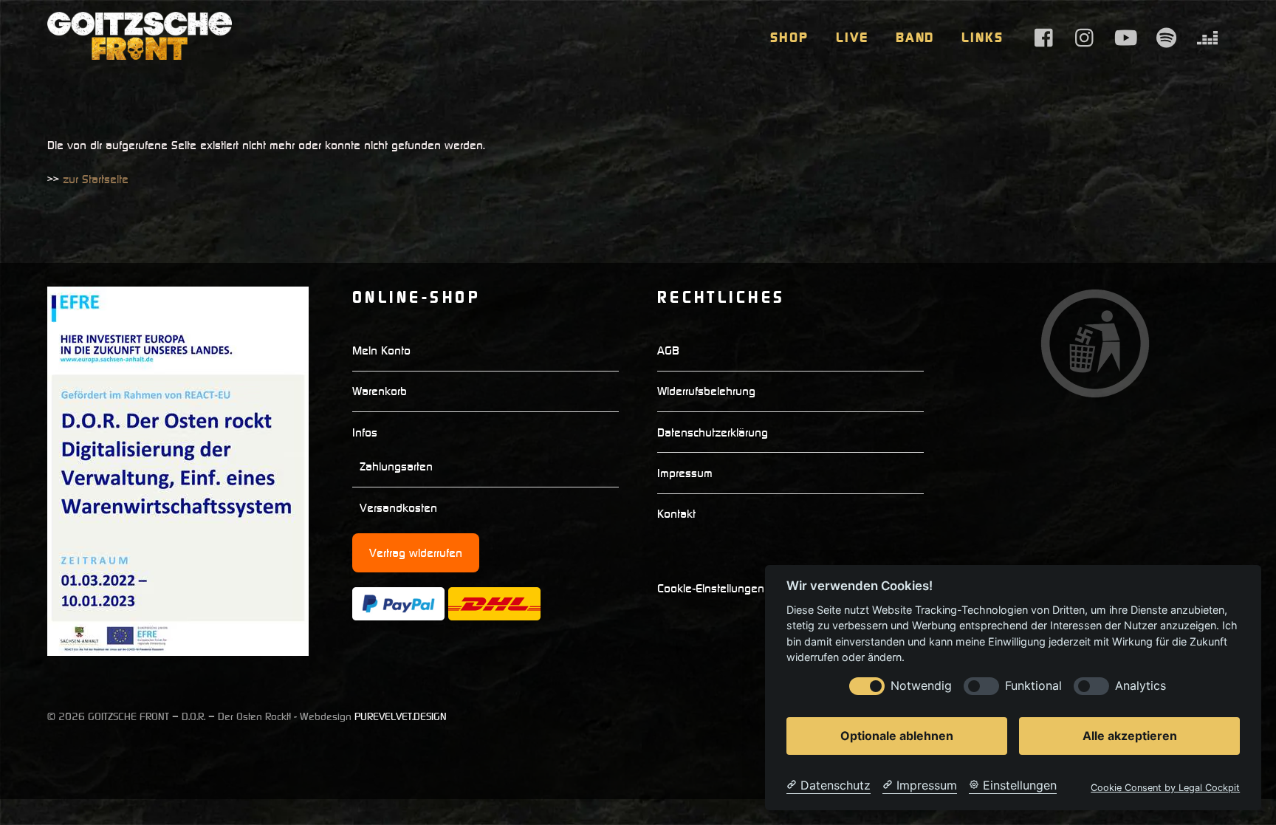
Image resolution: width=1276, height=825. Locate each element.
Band (915, 37)
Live (852, 37)
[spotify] (1166, 37)
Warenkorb (379, 390)
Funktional (1033, 686)
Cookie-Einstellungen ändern (730, 588)
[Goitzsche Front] (139, 52)
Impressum (685, 472)
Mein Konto (381, 350)
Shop (789, 37)
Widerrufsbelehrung (706, 390)
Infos (364, 432)
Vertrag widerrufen (415, 552)
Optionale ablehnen (896, 735)
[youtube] (1126, 37)
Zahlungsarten (396, 466)
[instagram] (1085, 37)
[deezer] (1207, 37)
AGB (668, 350)
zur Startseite (95, 178)
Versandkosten (398, 507)
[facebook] (1045, 37)
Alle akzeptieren (1130, 735)
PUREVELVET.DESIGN (400, 716)
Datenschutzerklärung (712, 432)
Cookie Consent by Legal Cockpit (1165, 787)
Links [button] (982, 37)
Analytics (1140, 686)
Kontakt (676, 513)
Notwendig (921, 686)
